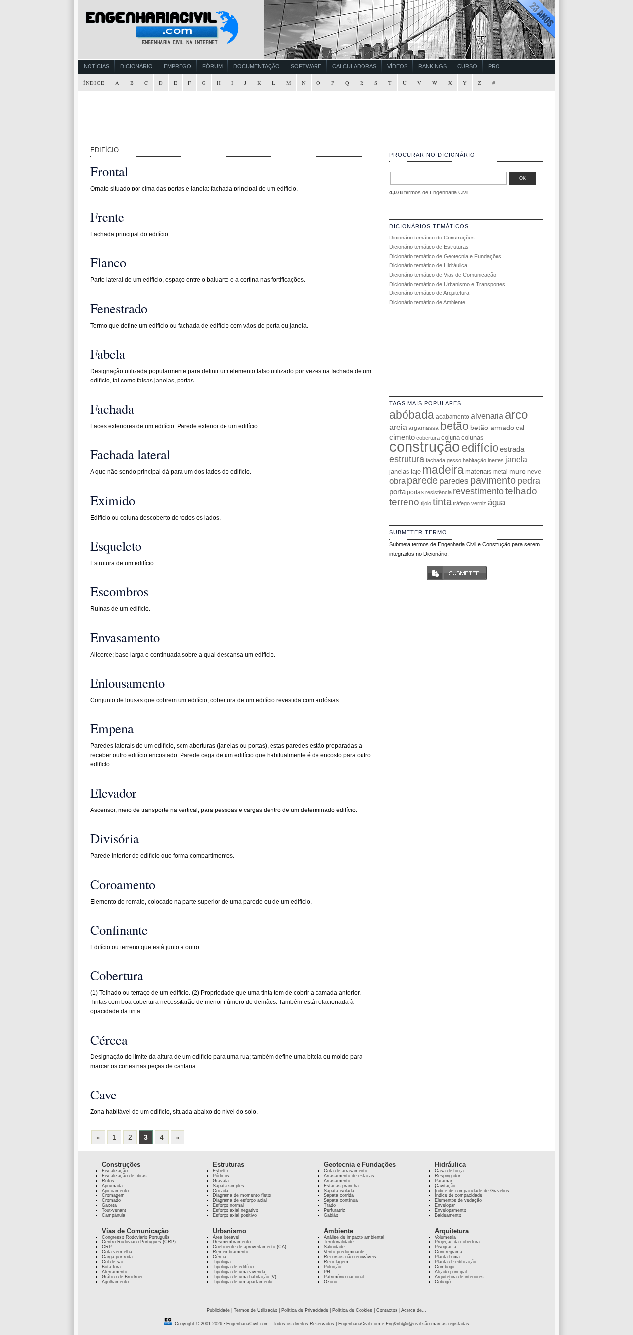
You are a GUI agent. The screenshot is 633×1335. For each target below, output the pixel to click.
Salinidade (334, 1246)
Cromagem (113, 1195)
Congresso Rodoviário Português (136, 1237)
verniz (478, 503)
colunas (472, 437)
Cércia (219, 1256)
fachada (435, 460)
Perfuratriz (334, 1210)
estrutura (406, 459)
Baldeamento (448, 1215)
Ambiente (338, 1231)
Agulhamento (115, 1281)
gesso (454, 460)
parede (422, 480)
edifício (479, 447)
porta (397, 491)
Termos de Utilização (255, 1310)
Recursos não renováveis (350, 1256)
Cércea (109, 1039)
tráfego (461, 503)
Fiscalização (115, 1170)
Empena (112, 728)
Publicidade (218, 1310)
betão (454, 426)
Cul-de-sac (113, 1261)
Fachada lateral (130, 454)
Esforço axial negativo (235, 1210)
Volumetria (445, 1237)
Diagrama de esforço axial (240, 1200)
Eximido (112, 500)
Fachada (112, 408)
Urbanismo (229, 1231)
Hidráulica (450, 1164)
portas (415, 492)
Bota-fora (111, 1266)
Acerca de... (413, 1310)
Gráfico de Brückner (122, 1276)
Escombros (119, 591)
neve (534, 471)
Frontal (109, 171)
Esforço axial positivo (235, 1215)
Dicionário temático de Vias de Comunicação (442, 275)
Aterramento (114, 1271)
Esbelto (220, 1170)
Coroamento (122, 884)
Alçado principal (451, 1271)
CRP (107, 1246)
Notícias (96, 66)
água (496, 502)
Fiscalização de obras (124, 1175)
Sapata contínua (341, 1200)
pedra (528, 481)
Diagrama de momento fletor (242, 1195)
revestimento (478, 491)
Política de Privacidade (304, 1310)
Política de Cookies (352, 1310)
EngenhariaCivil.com (247, 1323)
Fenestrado (118, 308)
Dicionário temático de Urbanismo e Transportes (447, 284)
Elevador (113, 792)
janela (516, 459)
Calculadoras (354, 66)
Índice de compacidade (458, 1195)
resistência (438, 492)
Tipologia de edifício (233, 1266)
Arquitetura (452, 1231)
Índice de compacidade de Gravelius (472, 1190)
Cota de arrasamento (345, 1170)
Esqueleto (115, 545)
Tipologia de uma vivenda (239, 1271)
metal (500, 471)
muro (517, 471)
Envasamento (125, 637)
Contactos (387, 1310)
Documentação (256, 66)
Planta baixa (447, 1256)
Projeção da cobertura (457, 1242)
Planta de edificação (455, 1261)
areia (398, 427)
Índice (94, 82)
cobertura (428, 438)
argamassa (423, 428)
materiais (478, 471)
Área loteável (226, 1237)
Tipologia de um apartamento (242, 1281)
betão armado (492, 427)
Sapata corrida (339, 1195)
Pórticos (221, 1175)
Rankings (432, 66)
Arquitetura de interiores (459, 1276)
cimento (402, 437)
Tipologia (222, 1261)
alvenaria (487, 415)
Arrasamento (337, 1180)
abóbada (411, 414)
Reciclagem (336, 1261)
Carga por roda (117, 1256)
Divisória (114, 838)
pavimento (493, 480)
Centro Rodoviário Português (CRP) (139, 1242)
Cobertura (116, 975)
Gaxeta (109, 1205)
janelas (399, 471)
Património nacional (344, 1276)
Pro (494, 66)
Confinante (119, 929)
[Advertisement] (318, 114)
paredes (454, 481)
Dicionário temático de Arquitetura (429, 293)
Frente (107, 216)
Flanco (108, 262)
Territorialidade (339, 1242)
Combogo (444, 1266)
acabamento (452, 416)
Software (306, 66)
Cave (103, 1094)
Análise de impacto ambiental (354, 1237)
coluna (450, 437)
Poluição (332, 1266)
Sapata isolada (339, 1190)
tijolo (426, 503)
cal (520, 427)
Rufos (108, 1180)
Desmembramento (232, 1242)
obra (397, 481)
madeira (443, 469)
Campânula (113, 1215)
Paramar (443, 1180)
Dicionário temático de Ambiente (427, 302)
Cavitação (445, 1185)
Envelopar (445, 1205)
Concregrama (448, 1251)
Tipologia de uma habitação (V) (244, 1276)
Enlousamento (127, 682)
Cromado (111, 1200)
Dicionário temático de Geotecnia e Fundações (445, 256)
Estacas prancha (341, 1185)
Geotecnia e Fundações (360, 1164)
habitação (474, 460)
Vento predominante (344, 1251)
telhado (521, 491)
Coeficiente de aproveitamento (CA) (249, 1246)
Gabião (331, 1215)
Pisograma (445, 1246)
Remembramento (230, 1251)
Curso (467, 66)
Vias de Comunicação (135, 1231)
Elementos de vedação (458, 1200)
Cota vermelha (117, 1251)
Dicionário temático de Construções (432, 237)
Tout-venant (114, 1210)
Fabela (107, 353)
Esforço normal (228, 1205)
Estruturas (228, 1164)
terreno (404, 502)
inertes (496, 460)
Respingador (447, 1175)
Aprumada (112, 1185)
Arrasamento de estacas (349, 1175)
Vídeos (397, 66)
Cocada (220, 1190)
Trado (330, 1205)
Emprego (177, 66)
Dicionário (136, 66)
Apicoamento (115, 1190)
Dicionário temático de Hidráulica (428, 265)
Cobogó (443, 1281)
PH (327, 1271)
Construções (121, 1164)
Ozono (330, 1281)
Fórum (212, 66)
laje (416, 471)
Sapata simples (228, 1185)
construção (424, 446)
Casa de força (449, 1170)
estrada (512, 449)
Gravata (221, 1180)
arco (516, 414)
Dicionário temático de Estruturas (429, 247)
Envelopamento (450, 1210)
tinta (442, 501)
